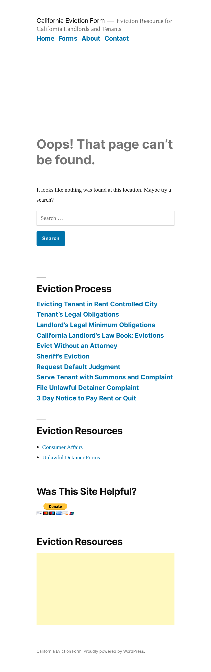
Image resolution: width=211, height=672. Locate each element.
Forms (68, 38)
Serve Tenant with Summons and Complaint (105, 377)
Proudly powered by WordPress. (114, 651)
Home (45, 38)
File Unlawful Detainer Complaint (88, 387)
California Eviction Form (71, 20)
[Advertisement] (105, 81)
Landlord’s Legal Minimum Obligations (96, 325)
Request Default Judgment (78, 367)
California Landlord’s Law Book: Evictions (100, 335)
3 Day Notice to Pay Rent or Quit (86, 398)
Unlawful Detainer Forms (71, 457)
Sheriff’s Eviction (63, 356)
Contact (116, 38)
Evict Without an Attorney (77, 346)
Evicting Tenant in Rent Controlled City (97, 304)
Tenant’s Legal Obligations (78, 314)
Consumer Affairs (62, 447)
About (91, 38)
